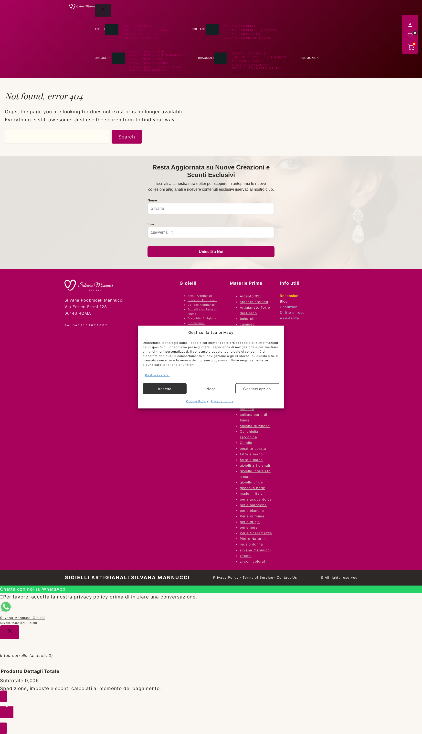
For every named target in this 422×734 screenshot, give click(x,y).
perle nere (249, 527)
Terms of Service (258, 577)
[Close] (9, 632)
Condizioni (289, 307)
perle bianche (252, 511)
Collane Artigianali (201, 304)
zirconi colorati (253, 561)
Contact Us (287, 577)
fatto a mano (251, 460)
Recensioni (289, 296)
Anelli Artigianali (200, 295)
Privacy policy (222, 401)
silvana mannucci (255, 550)
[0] (410, 35)
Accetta (164, 389)
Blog (284, 301)
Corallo (246, 443)
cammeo (247, 324)
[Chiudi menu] (103, 10)
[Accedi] (410, 25)
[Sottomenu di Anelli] (111, 29)
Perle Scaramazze (256, 533)
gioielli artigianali (255, 465)
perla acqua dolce (256, 499)
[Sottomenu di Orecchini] (118, 58)
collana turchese (255, 426)
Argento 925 (251, 296)
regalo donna (251, 544)
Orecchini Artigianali (203, 318)
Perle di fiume (252, 516)
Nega (211, 389)
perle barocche (253, 505)
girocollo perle (252, 488)
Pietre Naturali (253, 539)
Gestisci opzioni (257, 389)
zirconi (246, 556)
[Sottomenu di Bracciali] (220, 58)
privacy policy (91, 597)
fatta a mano (251, 454)
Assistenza (289, 318)
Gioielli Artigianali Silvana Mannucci (127, 577)
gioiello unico (251, 482)
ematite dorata (253, 449)
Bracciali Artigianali (202, 300)
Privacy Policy (226, 577)
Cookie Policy (197, 401)
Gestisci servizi (157, 375)
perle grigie (250, 522)
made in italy (251, 493)
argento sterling (254, 302)
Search (126, 137)
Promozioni (196, 323)
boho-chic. (249, 319)
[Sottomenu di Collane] (212, 29)
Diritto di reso (292, 313)
